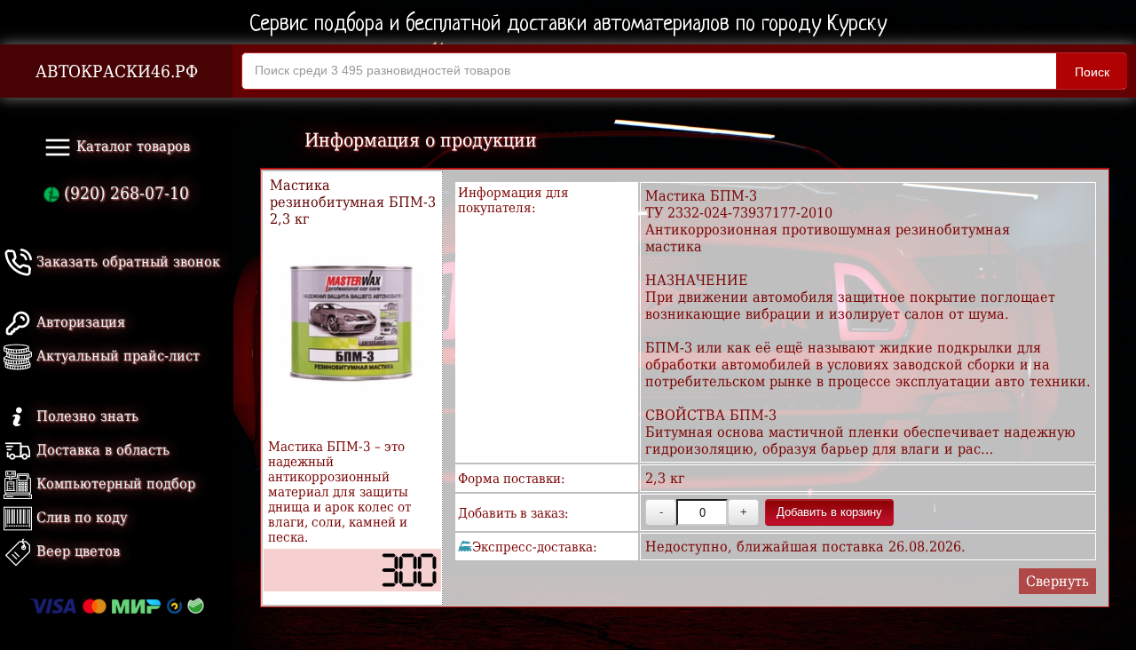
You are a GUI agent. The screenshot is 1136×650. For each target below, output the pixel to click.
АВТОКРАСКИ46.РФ (117, 71)
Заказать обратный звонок (126, 261)
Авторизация (78, 321)
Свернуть (1057, 581)
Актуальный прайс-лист (116, 355)
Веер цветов (76, 551)
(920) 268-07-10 (124, 193)
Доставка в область (101, 449)
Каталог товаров (131, 146)
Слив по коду (79, 517)
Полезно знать (85, 416)
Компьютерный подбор (113, 483)
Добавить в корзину (829, 512)
